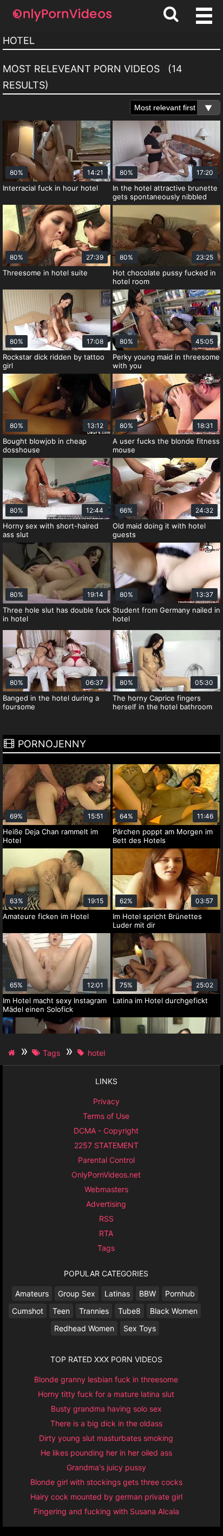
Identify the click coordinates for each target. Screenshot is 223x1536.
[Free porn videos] (62, 21)
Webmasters (106, 1189)
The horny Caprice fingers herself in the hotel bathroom (162, 702)
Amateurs (32, 1293)
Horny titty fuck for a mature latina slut (106, 1394)
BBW (147, 1293)
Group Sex (76, 1293)
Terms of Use (106, 1115)
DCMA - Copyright (106, 1130)
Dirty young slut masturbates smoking (106, 1438)
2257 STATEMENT (106, 1145)
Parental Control (106, 1159)
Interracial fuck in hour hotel (50, 188)
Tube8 (129, 1310)
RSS (106, 1218)
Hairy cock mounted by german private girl (106, 1496)
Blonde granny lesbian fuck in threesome (106, 1379)
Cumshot (27, 1310)
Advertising (106, 1203)
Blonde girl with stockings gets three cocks (106, 1482)
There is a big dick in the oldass (106, 1423)
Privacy (106, 1101)
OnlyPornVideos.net (106, 1174)
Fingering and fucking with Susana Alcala (106, 1511)
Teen (61, 1310)
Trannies (94, 1310)
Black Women (174, 1310)
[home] (13, 1052)
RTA (106, 1233)
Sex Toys (139, 1328)
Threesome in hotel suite (45, 272)
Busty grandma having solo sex (106, 1408)
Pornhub (180, 1293)
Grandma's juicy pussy (106, 1467)
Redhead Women (84, 1328)
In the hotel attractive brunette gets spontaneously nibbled (165, 192)
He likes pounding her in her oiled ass (106, 1452)
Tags (106, 1247)
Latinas (117, 1293)
